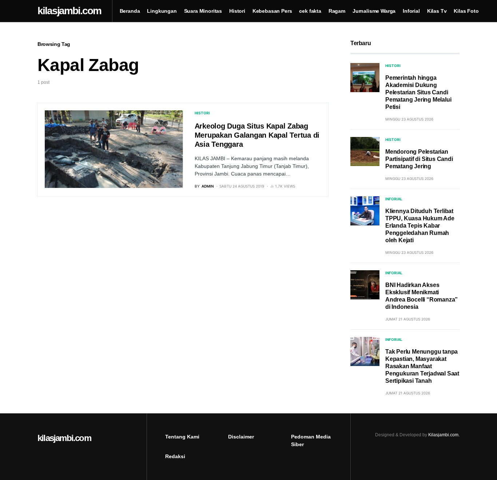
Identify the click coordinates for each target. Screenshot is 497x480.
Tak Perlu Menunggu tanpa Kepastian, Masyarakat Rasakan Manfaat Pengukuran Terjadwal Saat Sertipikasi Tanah (422, 366)
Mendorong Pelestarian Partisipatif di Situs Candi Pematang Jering (419, 159)
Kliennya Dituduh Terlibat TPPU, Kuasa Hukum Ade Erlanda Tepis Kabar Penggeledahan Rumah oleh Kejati (419, 225)
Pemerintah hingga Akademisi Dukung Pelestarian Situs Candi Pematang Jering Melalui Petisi (418, 92)
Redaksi (175, 456)
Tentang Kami (182, 437)
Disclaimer (241, 437)
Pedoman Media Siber (311, 440)
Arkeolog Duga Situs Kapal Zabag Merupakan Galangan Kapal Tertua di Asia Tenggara (257, 135)
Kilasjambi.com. (444, 434)
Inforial (393, 199)
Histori (202, 113)
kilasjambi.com (64, 438)
